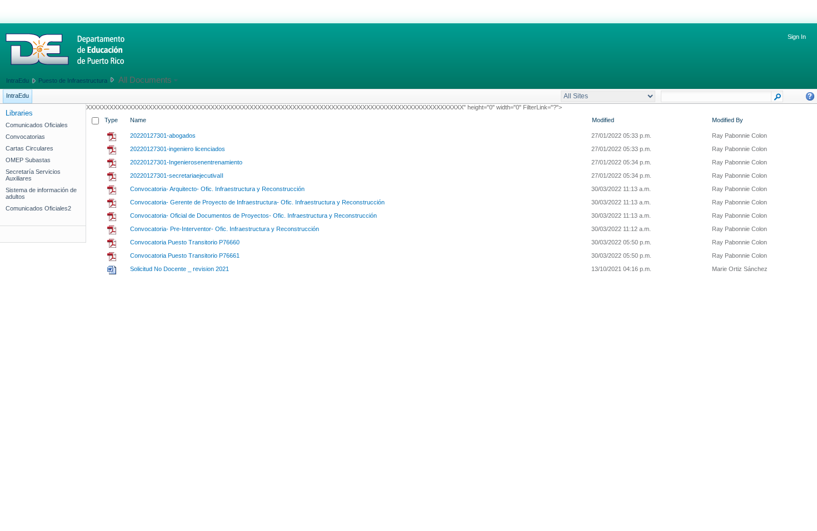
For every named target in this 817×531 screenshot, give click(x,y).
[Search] (777, 99)
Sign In (797, 36)
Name (138, 120)
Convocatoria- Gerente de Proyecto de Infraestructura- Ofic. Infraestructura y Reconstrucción (257, 202)
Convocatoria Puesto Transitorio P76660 (185, 242)
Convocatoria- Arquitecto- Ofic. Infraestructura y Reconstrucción (217, 189)
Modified (603, 120)
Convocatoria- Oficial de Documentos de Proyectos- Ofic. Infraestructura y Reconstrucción (253, 215)
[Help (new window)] (810, 96)
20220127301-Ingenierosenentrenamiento (186, 162)
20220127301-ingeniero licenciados (177, 149)
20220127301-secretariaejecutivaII (176, 175)
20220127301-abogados (163, 135)
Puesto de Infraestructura (72, 80)
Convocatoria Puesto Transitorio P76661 (185, 255)
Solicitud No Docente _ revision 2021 (179, 269)
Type (111, 120)
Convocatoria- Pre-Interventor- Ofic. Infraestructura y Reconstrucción (224, 229)
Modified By (727, 120)
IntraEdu (17, 80)
